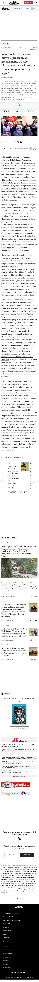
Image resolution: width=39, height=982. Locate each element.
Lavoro (5, 44)
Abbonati (28, 3)
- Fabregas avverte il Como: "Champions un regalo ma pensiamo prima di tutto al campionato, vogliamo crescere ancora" (19, 758)
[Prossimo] (35, 481)
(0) (26, 491)
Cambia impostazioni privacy (12, 920)
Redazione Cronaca (11, 491)
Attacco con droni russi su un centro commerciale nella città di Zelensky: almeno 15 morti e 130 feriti (14, 652)
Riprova (19, 899)
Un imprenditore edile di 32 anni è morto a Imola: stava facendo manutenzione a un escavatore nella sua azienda (13, 475)
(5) (36, 659)
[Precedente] (3, 481)
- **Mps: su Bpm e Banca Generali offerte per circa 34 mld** (19, 754)
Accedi (11, 855)
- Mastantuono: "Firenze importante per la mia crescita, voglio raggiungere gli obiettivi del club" (18, 762)
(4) (36, 596)
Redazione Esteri (7, 620)
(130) (36, 620)
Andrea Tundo (7, 77)
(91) (36, 640)
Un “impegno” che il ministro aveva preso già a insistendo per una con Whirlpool (17, 354)
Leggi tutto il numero (19, 728)
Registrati (27, 855)
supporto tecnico (27, 891)
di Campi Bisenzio (10, 197)
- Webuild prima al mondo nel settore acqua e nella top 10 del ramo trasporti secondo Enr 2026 (18, 771)
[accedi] (35, 3)
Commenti (7, 142)
